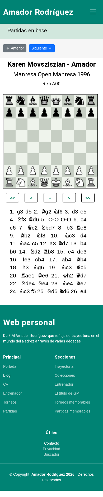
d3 (75, 211)
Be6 (43, 275)
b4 (83, 243)
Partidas (10, 411)
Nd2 (35, 251)
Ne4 (43, 283)
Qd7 (81, 275)
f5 (33, 291)
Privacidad (51, 449)
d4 (83, 235)
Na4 (24, 243)
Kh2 (68, 275)
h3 (25, 267)
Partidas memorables (72, 411)
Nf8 (40, 235)
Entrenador (12, 393)
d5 (28, 211)
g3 (20, 211)
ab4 (66, 259)
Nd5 (52, 291)
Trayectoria (64, 367)
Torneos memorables (72, 402)
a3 (53, 243)
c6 (13, 228)
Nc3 (69, 235)
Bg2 (46, 211)
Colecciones (65, 375)
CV (5, 384)
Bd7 (63, 243)
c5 (35, 243)
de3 (82, 251)
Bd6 (34, 219)
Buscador (51, 454)
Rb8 (49, 251)
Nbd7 (48, 228)
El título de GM (67, 393)
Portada (9, 367)
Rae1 (28, 275)
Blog (7, 375)
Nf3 (21, 219)
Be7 (81, 283)
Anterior (17, 48)
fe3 (27, 259)
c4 (84, 219)
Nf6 (58, 211)
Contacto (51, 443)
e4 (71, 251)
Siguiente (39, 48)
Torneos (10, 402)
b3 (70, 228)
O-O (53, 219)
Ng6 (38, 267)
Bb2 (25, 235)
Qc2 (32, 228)
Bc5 (81, 267)
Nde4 (28, 283)
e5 (83, 211)
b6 (13, 251)
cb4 (39, 259)
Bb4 (81, 259)
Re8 (81, 228)
